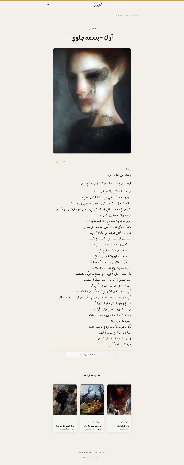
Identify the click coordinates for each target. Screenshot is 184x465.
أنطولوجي (98, 5)
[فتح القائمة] (41, 5)
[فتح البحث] (48, 5)
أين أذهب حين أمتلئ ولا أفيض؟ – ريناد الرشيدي (93, 427)
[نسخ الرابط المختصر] (115, 354)
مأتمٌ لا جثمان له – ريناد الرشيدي (122, 427)
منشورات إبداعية (128, 15)
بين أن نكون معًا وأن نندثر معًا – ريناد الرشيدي (65, 427)
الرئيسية (136, 15)
